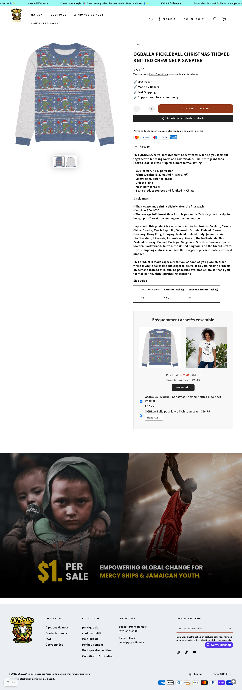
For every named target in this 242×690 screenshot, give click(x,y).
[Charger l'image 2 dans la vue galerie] (71, 162)
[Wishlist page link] (151, 19)
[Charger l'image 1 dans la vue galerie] (59, 162)
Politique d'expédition (97, 650)
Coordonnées (54, 644)
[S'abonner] (231, 628)
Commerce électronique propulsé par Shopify (32, 678)
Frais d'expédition (158, 74)
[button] (215, 19)
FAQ (48, 638)
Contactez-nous (56, 633)
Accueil (137, 45)
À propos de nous (57, 627)
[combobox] (154, 418)
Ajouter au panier (195, 108)
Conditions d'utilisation (97, 656)
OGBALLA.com (25, 673)
